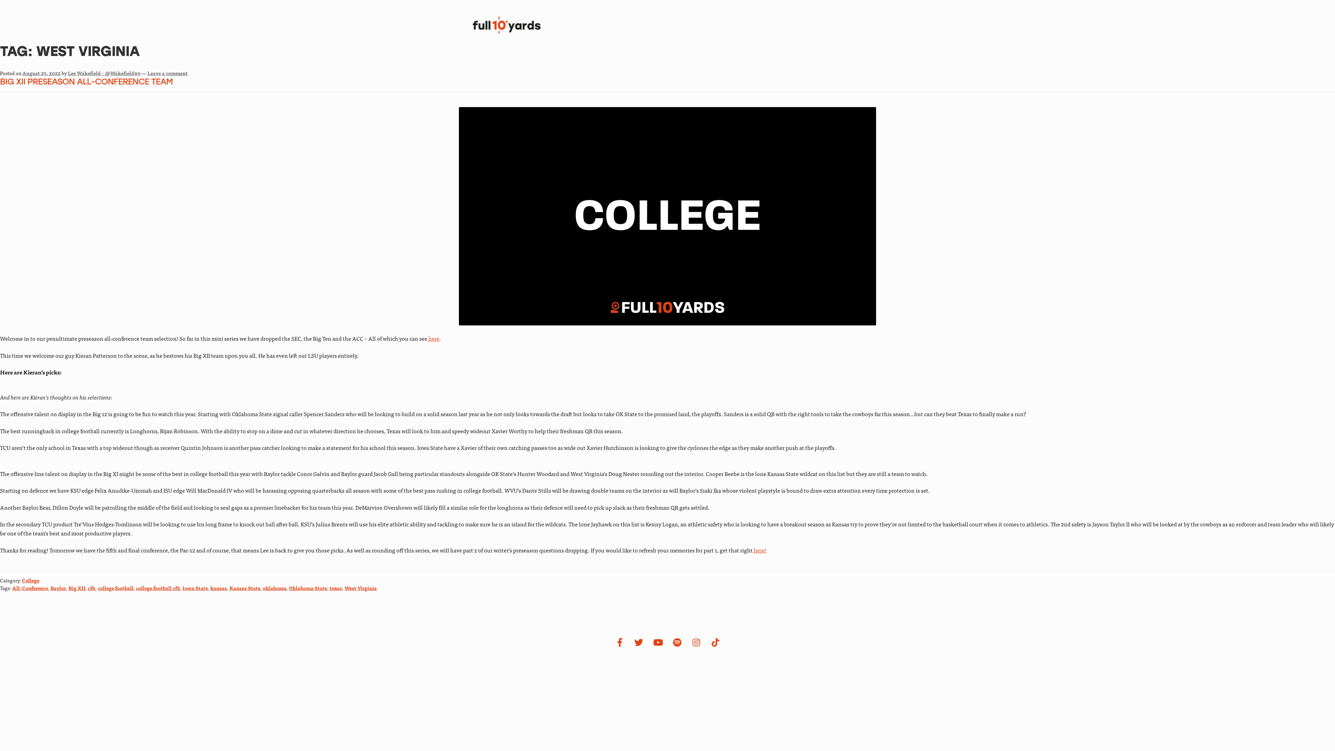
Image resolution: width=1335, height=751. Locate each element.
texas (336, 588)
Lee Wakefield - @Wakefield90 (104, 73)
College (30, 580)
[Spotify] (677, 642)
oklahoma (274, 588)
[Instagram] (696, 642)
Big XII (77, 588)
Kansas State (244, 588)
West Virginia (361, 588)
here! (760, 550)
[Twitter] (639, 642)
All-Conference (30, 588)
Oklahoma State (308, 588)
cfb (91, 588)
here (433, 338)
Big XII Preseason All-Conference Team (86, 82)
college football (116, 588)
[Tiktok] (715, 642)
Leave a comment (167, 73)
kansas (218, 588)
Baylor (58, 588)
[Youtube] (658, 642)
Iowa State (195, 588)
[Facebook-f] (620, 642)
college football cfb (158, 588)
